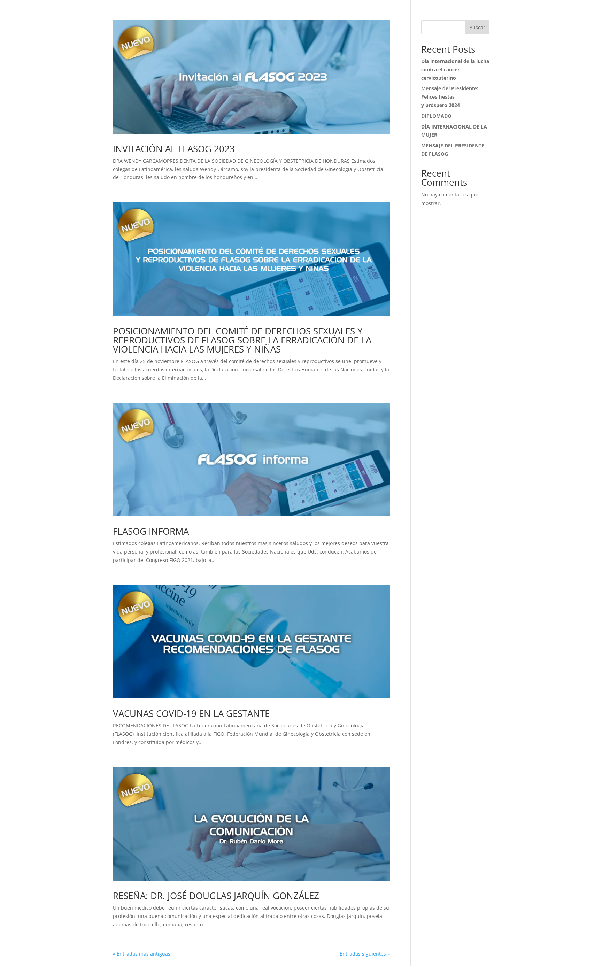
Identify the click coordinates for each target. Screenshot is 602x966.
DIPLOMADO (436, 116)
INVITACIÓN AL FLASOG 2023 (174, 148)
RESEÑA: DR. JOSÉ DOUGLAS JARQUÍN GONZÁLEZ (216, 895)
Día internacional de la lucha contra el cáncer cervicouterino (455, 69)
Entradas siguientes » (365, 953)
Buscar (477, 27)
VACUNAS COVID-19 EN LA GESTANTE (191, 713)
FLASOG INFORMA (151, 531)
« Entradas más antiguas (141, 953)
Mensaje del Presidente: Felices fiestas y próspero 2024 (449, 96)
